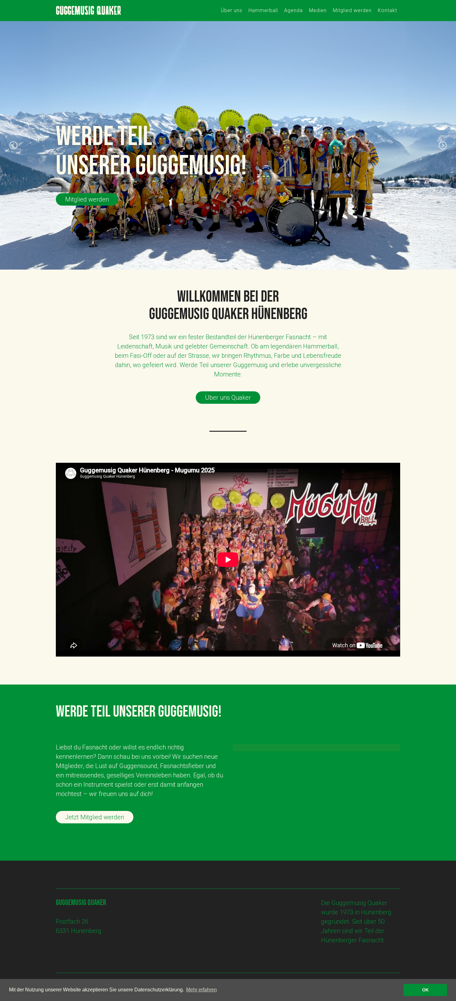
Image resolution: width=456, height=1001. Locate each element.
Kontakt (387, 10)
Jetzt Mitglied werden (94, 817)
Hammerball (263, 10)
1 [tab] (222, 259)
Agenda (293, 10)
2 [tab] (233, 259)
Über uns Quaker (228, 397)
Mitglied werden (352, 10)
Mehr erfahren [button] (201, 989)
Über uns (231, 10)
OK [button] (425, 989)
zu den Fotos (82, 199)
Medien (318, 10)
